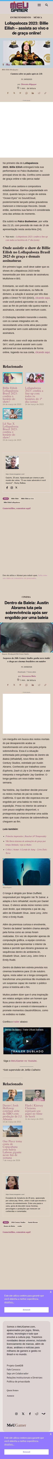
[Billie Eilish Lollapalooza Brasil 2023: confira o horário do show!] (12, 378)
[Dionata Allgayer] (12, 462)
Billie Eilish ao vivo (27, 498)
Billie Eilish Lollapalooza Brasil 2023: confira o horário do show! (10, 394)
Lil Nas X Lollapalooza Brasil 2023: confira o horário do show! (10, 430)
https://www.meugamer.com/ (15, 474)
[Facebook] (7, 93)
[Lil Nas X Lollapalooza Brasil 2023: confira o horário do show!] (12, 413)
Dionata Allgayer (28, 84)
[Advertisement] (26, 130)
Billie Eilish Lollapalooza (12, 502)
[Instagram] (11, 487)
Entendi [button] (26, 1452)
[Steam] (43, 1414)
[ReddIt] (39, 93)
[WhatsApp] (26, 93)
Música (38, 17)
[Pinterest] (20, 93)
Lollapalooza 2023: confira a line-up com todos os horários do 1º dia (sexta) (34, 394)
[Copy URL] (45, 93)
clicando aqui (42, 297)
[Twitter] (23, 1414)
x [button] (51, 1434)
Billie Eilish (14, 498)
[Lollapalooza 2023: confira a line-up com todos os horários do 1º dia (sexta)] (35, 378)
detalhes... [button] (9, 1444)
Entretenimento (20, 17)
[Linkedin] (32, 93)
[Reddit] (36, 1414)
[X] (14, 93)
